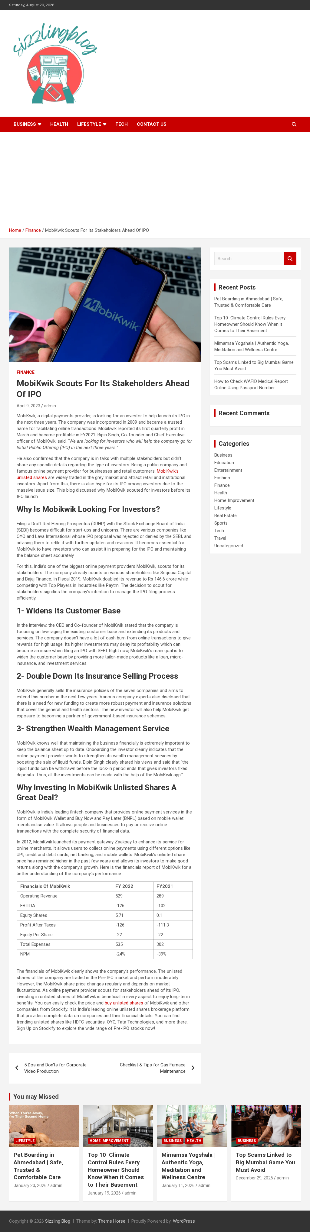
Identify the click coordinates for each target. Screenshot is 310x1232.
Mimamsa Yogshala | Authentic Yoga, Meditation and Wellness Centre (189, 1166)
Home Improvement (234, 500)
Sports (221, 523)
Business (25, 124)
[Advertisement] (155, 182)
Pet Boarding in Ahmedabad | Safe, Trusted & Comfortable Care (38, 1166)
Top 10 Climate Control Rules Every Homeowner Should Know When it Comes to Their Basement (249, 324)
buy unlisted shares (124, 1003)
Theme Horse (111, 1221)
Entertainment (228, 470)
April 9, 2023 (28, 405)
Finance (26, 372)
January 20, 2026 (30, 1185)
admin (50, 405)
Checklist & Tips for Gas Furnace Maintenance (153, 1068)
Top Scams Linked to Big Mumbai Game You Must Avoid (265, 1162)
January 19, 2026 (104, 1193)
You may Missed (36, 1096)
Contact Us (152, 124)
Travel (220, 538)
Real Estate (225, 515)
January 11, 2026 (178, 1185)
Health (59, 124)
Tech (121, 124)
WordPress (184, 1221)
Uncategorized (228, 545)
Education (224, 462)
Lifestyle (89, 124)
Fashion (222, 477)
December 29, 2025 (254, 1177)
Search (290, 259)
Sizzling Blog (57, 1221)
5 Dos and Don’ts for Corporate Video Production (55, 1068)
